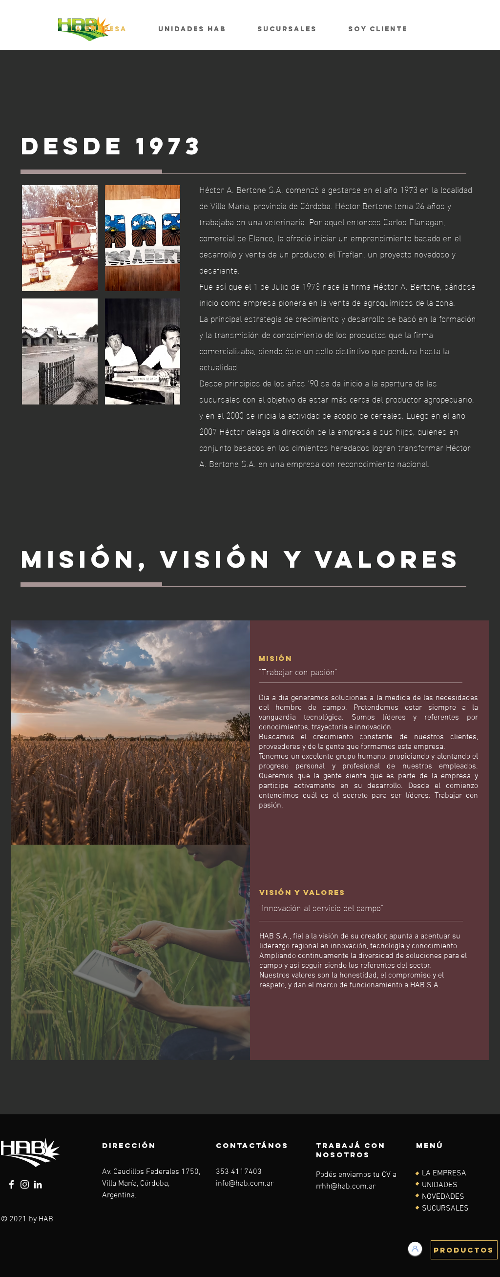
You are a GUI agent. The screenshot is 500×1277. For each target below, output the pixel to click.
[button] (60, 238)
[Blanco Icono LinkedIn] (37, 1184)
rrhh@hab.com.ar (345, 1187)
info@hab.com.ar (244, 1184)
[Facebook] (11, 1184)
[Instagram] (24, 1184)
